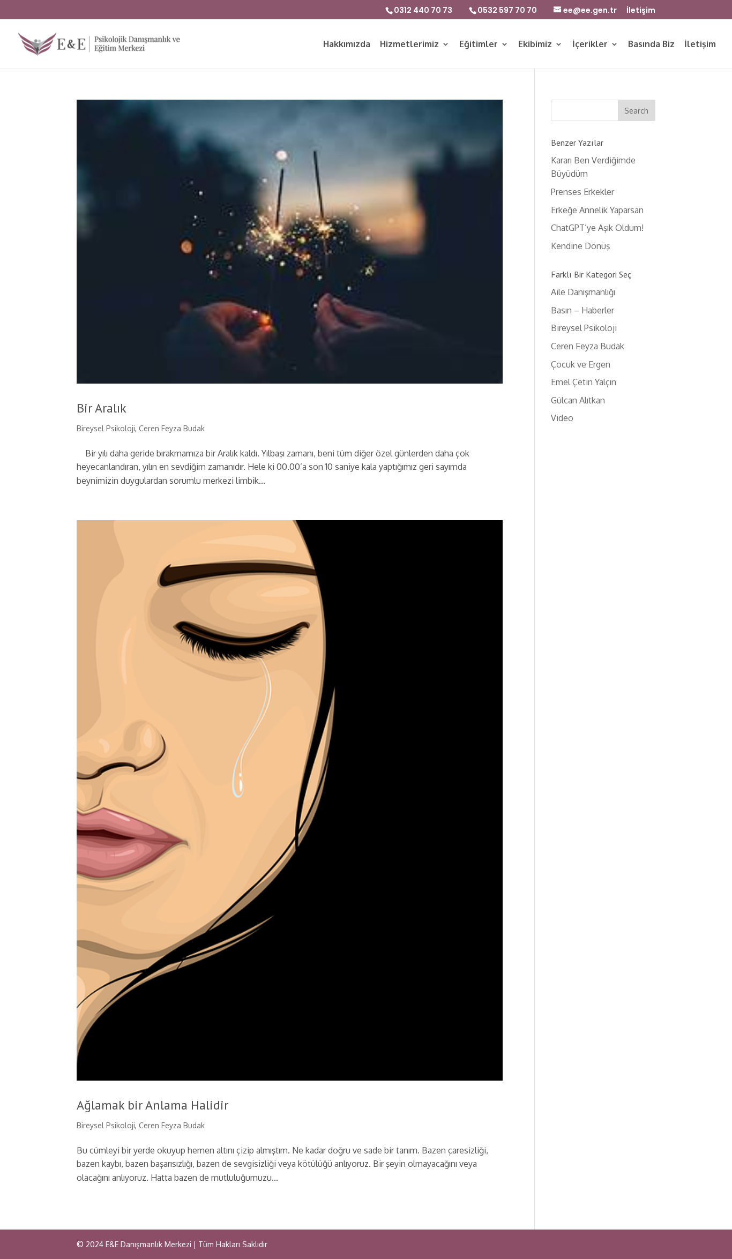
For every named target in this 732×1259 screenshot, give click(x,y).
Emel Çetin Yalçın (583, 382)
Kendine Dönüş (580, 246)
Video (562, 418)
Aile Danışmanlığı (583, 292)
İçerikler (590, 44)
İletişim (640, 11)
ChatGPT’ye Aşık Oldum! (597, 227)
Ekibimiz (535, 44)
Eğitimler (478, 44)
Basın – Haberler (582, 310)
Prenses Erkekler (582, 191)
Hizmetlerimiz (409, 44)
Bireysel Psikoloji (106, 428)
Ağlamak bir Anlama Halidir (152, 1105)
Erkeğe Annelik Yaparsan (597, 210)
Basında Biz (651, 44)
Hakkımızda (346, 44)
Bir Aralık (101, 408)
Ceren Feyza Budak (172, 428)
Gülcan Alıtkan (578, 400)
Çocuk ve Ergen (580, 364)
